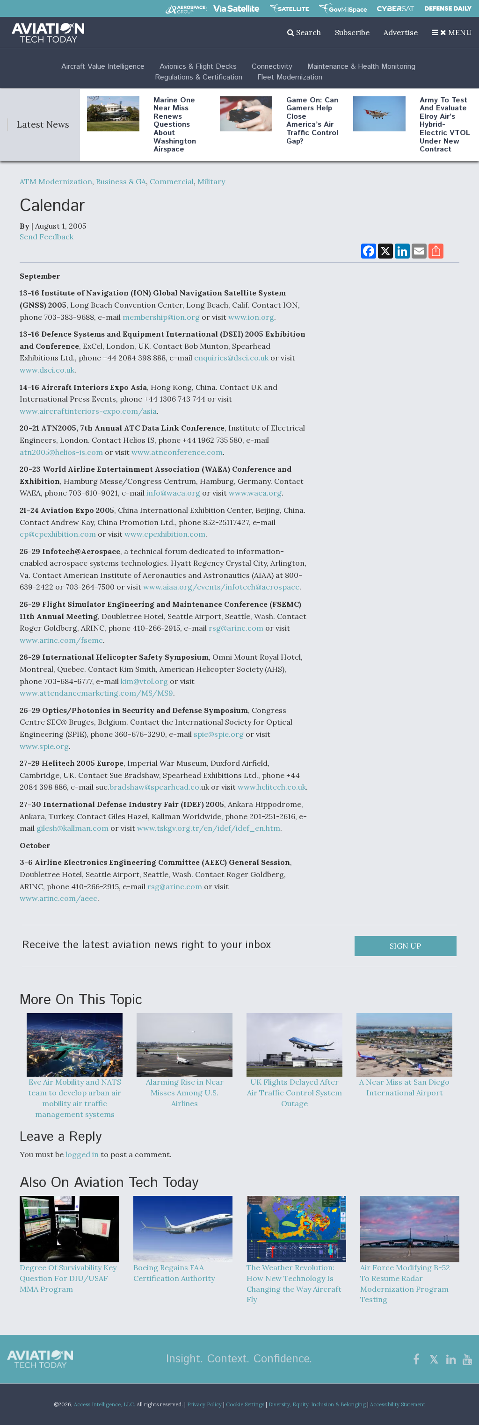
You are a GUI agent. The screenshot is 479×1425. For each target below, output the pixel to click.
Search (307, 32)
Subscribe (352, 32)
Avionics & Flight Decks (198, 66)
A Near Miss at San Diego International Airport (404, 1087)
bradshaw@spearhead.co (154, 787)
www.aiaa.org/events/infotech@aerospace (221, 586)
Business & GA (121, 181)
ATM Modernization (56, 181)
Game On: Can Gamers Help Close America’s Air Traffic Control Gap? (312, 121)
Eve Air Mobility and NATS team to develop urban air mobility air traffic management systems (74, 1098)
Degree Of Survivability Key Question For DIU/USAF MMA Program (68, 1278)
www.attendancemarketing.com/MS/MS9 (96, 693)
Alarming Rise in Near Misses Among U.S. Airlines (185, 1092)
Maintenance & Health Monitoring (361, 66)
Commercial (172, 181)
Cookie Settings (245, 1404)
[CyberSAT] (395, 8)
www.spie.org (44, 746)
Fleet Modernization (289, 77)
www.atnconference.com (177, 452)
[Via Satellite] (236, 8)
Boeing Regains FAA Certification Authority (174, 1273)
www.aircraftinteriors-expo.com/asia (88, 411)
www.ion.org (251, 317)
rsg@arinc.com (236, 628)
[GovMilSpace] (343, 8)
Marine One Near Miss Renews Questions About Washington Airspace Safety (174, 129)
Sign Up (405, 945)
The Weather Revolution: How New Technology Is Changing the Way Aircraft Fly (294, 1283)
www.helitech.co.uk (272, 787)
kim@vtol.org (144, 681)
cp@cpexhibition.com (58, 534)
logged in (82, 1154)
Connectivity (272, 66)
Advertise (401, 32)
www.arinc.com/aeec (58, 898)
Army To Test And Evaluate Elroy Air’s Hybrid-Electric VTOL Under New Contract (445, 125)
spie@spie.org (219, 734)
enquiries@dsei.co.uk (231, 357)
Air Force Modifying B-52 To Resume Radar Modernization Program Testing (405, 1283)
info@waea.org (173, 492)
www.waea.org (255, 492)
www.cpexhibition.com (164, 534)
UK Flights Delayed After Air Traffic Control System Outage (294, 1092)
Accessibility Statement (397, 1404)
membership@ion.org (161, 317)
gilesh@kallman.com (72, 828)
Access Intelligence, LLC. (104, 1404)
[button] (452, 32)
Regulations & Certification (198, 77)
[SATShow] (289, 8)
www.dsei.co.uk (47, 369)
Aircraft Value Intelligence (103, 66)
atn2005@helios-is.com (61, 452)
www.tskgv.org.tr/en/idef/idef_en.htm (208, 828)
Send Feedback (46, 236)
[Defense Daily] (448, 8)
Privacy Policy (204, 1404)
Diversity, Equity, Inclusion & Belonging (317, 1404)
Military (211, 181)
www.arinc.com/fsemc (61, 640)
